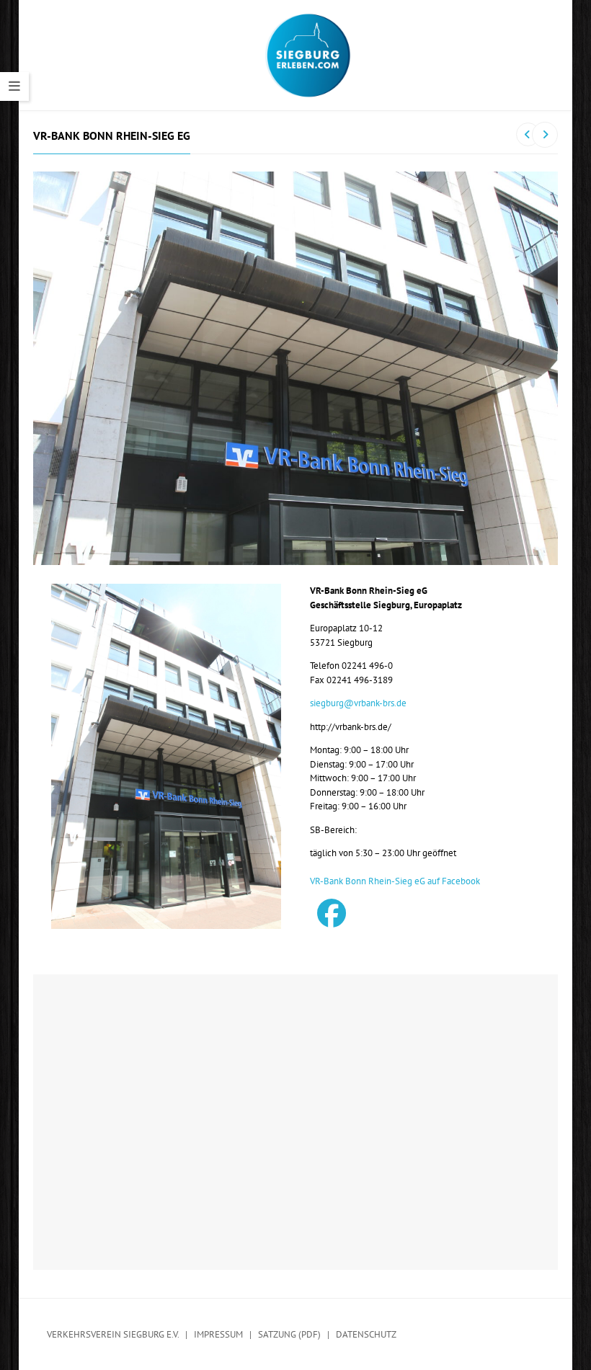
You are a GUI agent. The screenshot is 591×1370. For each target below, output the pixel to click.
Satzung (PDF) (289, 1334)
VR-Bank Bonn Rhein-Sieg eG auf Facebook (395, 881)
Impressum (218, 1334)
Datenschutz (366, 1334)
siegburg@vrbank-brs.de (358, 703)
